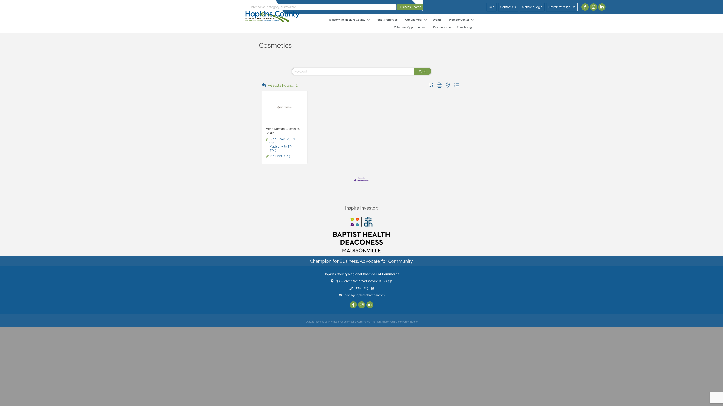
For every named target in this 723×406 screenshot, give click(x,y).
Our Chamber (413, 19)
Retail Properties (386, 19)
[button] (264, 85)
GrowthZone (410, 321)
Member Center (459, 19)
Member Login (532, 7)
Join (491, 7)
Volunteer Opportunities (409, 27)
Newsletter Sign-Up (562, 7)
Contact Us (508, 7)
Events (437, 19)
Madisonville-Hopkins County (346, 19)
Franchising (464, 27)
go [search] (424, 71)
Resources (440, 27)
